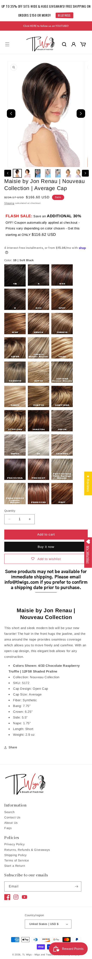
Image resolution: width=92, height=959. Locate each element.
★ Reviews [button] (88, 483)
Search (9, 812)
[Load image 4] (47, 173)
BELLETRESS (64, 15)
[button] (7, 44)
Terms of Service (16, 860)
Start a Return (14, 865)
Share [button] (13, 747)
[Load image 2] (27, 173)
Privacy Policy (14, 844)
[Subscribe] (76, 886)
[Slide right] (85, 173)
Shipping (9, 203)
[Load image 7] (78, 173)
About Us (11, 822)
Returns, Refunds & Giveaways (27, 849)
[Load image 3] (37, 173)
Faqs (8, 828)
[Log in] (73, 44)
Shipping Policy (15, 855)
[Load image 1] (17, 173)
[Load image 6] (68, 173)
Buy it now (46, 547)
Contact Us (12, 817)
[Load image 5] (57, 173)
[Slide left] (7, 173)
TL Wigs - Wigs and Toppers (39, 954)
